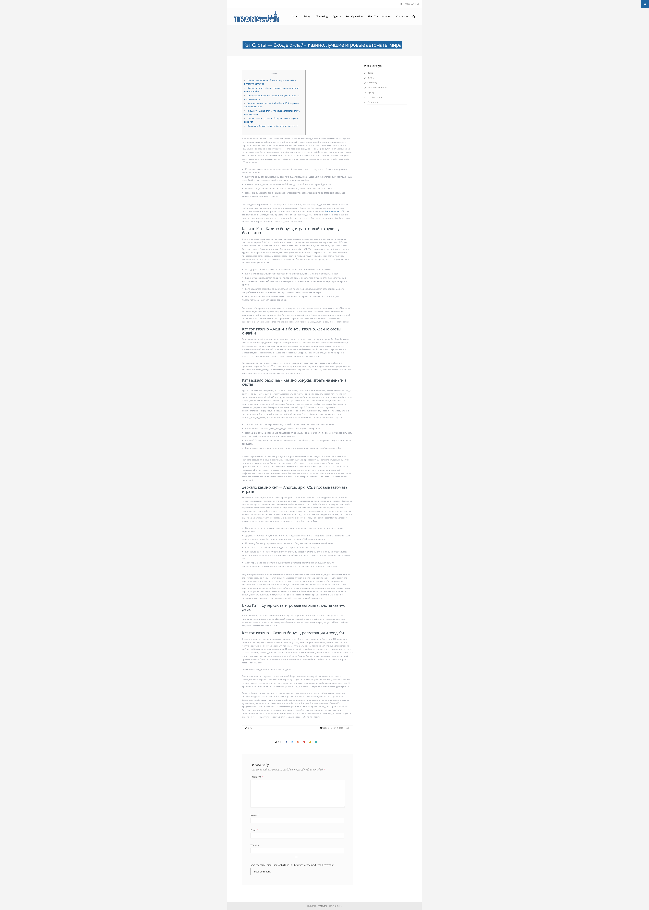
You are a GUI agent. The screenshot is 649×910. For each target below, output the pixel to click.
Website (254, 845)
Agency (337, 16)
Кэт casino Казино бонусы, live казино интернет (272, 126)
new (250, 728)
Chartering (322, 16)
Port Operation (354, 16)
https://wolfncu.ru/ (334, 211)
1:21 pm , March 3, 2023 (332, 728)
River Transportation (379, 16)
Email (254, 830)
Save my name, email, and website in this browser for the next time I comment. (292, 865)
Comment (256, 776)
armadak (323, 906)
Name (254, 815)
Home (294, 16)
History (306, 16)
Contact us (402, 16)
